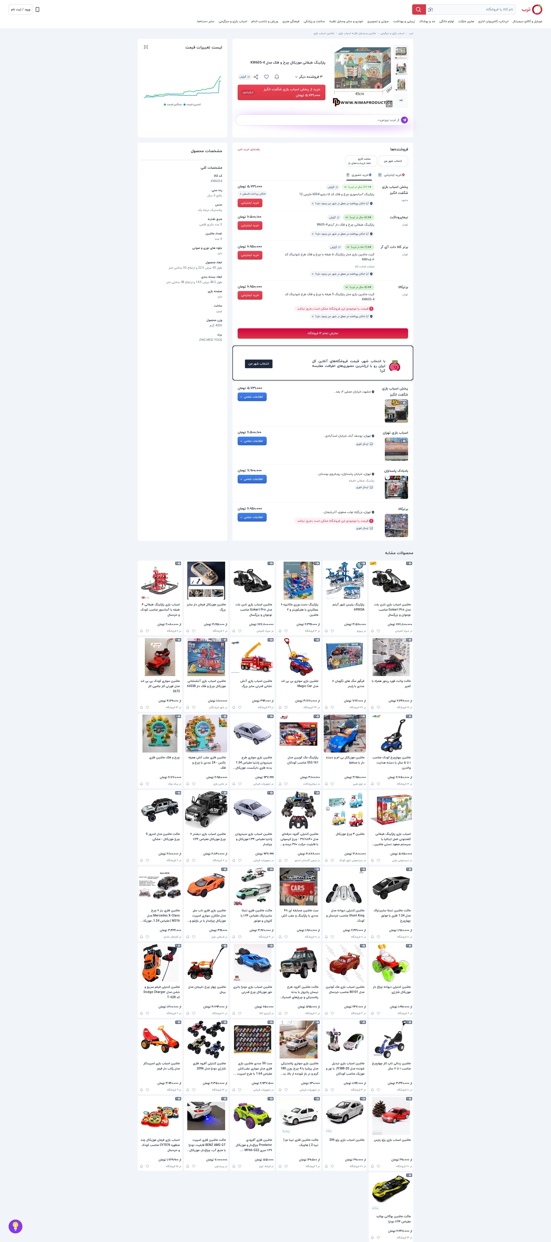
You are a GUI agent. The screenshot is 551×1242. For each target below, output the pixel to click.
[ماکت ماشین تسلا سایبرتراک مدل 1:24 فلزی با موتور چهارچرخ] (391, 886)
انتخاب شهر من (258, 364)
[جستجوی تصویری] (430, 9)
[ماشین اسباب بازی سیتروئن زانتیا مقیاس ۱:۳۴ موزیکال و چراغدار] (252, 810)
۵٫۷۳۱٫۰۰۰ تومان (250, 186)
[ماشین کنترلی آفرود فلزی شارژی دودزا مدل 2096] (206, 1039)
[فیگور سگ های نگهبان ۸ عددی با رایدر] (345, 657)
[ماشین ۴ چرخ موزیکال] (345, 810)
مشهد (404, 200)
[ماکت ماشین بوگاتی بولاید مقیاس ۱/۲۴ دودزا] (391, 1192)
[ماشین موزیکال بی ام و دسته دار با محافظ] (345, 734)
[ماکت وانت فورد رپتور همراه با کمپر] (391, 657)
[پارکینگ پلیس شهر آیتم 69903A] (345, 581)
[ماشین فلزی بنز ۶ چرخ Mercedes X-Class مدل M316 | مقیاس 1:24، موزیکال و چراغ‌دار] (160, 886)
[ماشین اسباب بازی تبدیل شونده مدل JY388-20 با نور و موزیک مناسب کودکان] (345, 1039)
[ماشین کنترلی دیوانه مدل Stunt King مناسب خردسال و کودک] (345, 886)
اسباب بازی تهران (395, 432)
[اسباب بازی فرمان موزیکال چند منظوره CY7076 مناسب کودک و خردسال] (160, 1116)
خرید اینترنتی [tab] (390, 175)
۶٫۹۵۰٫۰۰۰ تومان (250, 246)
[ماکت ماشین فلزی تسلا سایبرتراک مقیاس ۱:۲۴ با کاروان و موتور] (252, 886)
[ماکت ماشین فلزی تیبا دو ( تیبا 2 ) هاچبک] (298, 1116)
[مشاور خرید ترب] (15, 1226)
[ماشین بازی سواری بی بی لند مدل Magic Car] (298, 657)
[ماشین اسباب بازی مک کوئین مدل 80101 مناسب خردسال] (345, 963)
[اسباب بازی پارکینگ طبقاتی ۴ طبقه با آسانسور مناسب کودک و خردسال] (160, 581)
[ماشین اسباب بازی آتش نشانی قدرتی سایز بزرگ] (252, 657)
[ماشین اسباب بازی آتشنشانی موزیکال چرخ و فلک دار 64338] (206, 657)
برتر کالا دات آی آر (394, 247)
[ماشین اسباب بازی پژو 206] (345, 1116)
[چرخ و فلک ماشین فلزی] (160, 734)
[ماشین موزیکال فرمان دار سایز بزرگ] (206, 581)
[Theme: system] (37, 9)
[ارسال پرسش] (404, 120)
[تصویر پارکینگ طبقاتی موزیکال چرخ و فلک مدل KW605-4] (401, 53)
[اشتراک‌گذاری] (256, 77)
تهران (405, 224)
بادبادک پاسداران (396, 471)
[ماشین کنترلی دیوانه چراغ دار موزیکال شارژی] (391, 963)
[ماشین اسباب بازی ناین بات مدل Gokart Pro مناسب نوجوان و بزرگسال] (391, 581)
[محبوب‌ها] (266, 76)
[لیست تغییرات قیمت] (146, 47)
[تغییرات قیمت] (276, 76)
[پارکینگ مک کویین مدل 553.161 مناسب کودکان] (298, 734)
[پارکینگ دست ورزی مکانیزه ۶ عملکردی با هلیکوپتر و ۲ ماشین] (298, 581)
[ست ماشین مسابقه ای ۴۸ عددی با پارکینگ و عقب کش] (298, 886)
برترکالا (403, 287)
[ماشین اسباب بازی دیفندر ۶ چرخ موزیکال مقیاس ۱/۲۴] (206, 810)
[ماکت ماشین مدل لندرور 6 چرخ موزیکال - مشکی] (160, 810)
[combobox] (470, 9)
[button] (20, 9)
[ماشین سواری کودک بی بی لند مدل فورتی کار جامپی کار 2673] (160, 657)
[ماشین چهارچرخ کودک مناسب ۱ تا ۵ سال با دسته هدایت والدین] (391, 734)
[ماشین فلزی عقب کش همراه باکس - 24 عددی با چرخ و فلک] (206, 734)
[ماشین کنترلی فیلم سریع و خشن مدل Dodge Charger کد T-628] (160, 963)
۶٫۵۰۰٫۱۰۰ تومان (249, 217)
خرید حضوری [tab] (357, 175)
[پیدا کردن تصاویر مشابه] (389, 103)
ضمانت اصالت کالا (364, 266)
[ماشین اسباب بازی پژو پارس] (391, 1116)
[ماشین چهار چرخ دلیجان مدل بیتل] (206, 963)
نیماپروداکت (399, 217)
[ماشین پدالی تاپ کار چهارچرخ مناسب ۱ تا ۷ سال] (391, 1039)
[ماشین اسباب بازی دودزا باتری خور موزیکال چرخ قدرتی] (252, 963)
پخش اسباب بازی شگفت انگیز (395, 190)
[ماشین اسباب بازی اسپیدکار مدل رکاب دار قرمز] (160, 1039)
